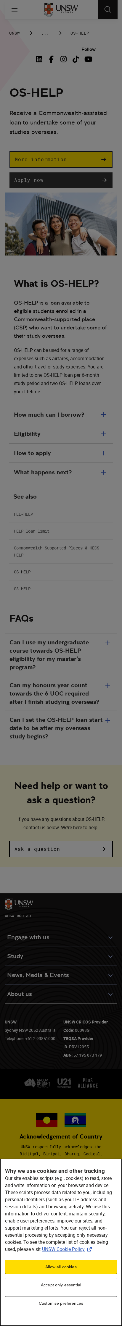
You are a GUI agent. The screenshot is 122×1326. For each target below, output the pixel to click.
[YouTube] (87, 59)
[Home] (61, 10)
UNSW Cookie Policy (68, 1249)
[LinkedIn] (40, 59)
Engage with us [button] (28, 937)
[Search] (108, 9)
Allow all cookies (60, 1266)
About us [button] (19, 994)
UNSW (14, 33)
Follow (88, 49)
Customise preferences (61, 1303)
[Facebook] (51, 59)
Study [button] (15, 956)
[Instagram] (63, 59)
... (45, 33)
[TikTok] (75, 59)
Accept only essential (61, 1285)
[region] (61, 1242)
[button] (61, 159)
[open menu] (14, 9)
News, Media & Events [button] (38, 975)
